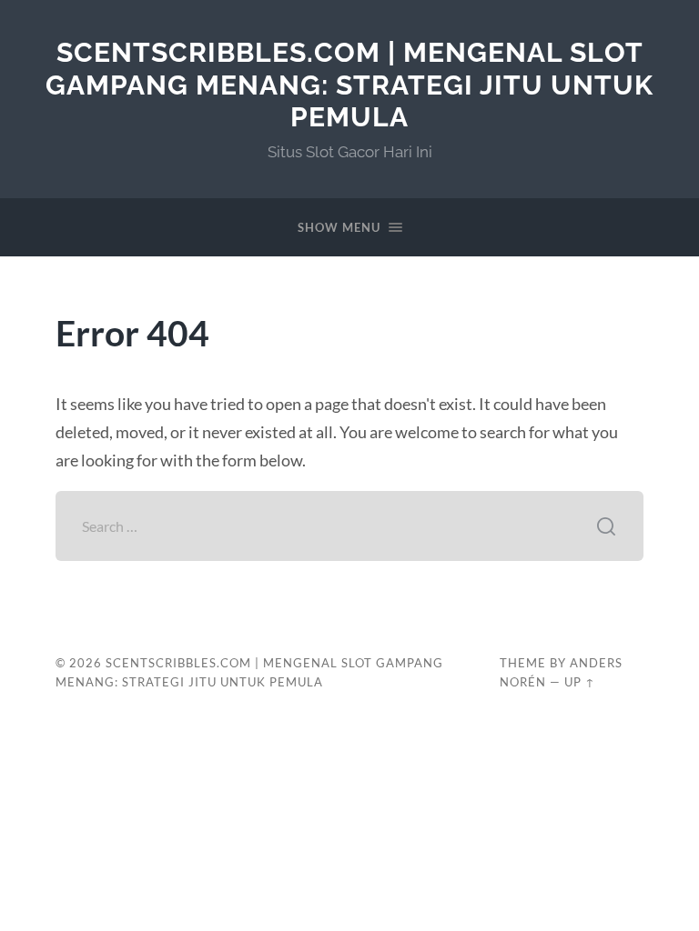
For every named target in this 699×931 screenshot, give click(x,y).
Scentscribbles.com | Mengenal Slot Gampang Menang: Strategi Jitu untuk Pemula (349, 84)
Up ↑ (579, 682)
